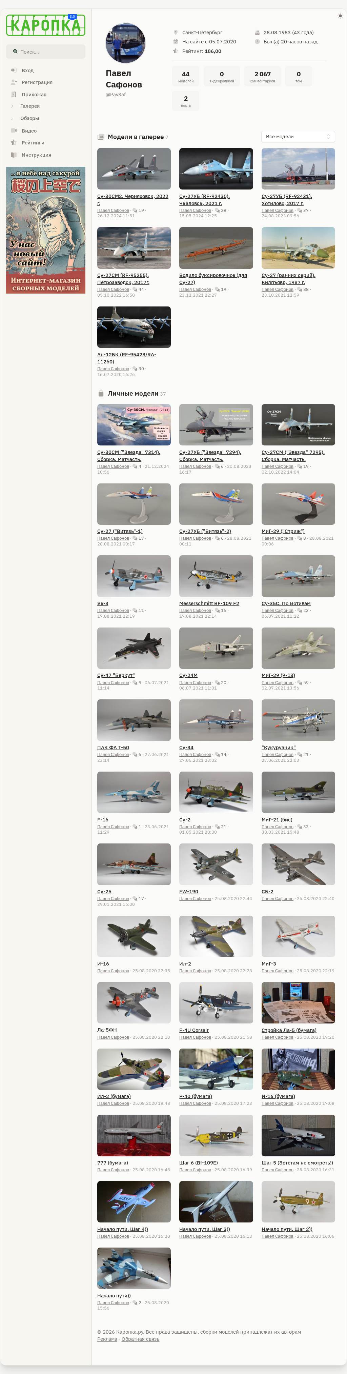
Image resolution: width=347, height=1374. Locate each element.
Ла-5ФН (107, 1030)
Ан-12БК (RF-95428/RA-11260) (126, 358)
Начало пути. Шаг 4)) (122, 1229)
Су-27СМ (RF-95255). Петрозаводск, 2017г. (123, 278)
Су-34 (186, 747)
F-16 (102, 819)
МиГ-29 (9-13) (278, 675)
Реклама (107, 1339)
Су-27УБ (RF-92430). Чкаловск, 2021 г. (204, 199)
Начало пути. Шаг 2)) (287, 1229)
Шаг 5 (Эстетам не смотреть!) (297, 1162)
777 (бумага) (112, 1162)
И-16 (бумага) (278, 1096)
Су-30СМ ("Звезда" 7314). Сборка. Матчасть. (128, 455)
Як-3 (102, 603)
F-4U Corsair (194, 1030)
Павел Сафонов (113, 210)
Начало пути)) (114, 1295)
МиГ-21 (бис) (277, 819)
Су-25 (104, 891)
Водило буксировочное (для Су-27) (213, 278)
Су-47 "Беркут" (116, 675)
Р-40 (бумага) (195, 1096)
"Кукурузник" (279, 747)
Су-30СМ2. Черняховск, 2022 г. (132, 199)
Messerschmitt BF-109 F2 (209, 603)
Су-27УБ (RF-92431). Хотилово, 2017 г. (287, 199)
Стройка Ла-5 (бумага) (289, 1030)
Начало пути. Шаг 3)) (204, 1229)
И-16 (103, 963)
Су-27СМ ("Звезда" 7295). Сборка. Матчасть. (293, 455)
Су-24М (188, 675)
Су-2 (184, 819)
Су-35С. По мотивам (286, 603)
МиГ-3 (269, 963)
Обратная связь (141, 1339)
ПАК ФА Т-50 (113, 747)
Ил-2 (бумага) (114, 1096)
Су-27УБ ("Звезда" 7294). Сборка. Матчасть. (210, 455)
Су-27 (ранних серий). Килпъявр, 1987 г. (288, 278)
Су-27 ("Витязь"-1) (120, 531)
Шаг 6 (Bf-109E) (198, 1162)
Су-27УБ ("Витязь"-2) (205, 531)
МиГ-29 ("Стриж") (283, 531)
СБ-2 (267, 891)
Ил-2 (185, 963)
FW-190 (188, 891)
